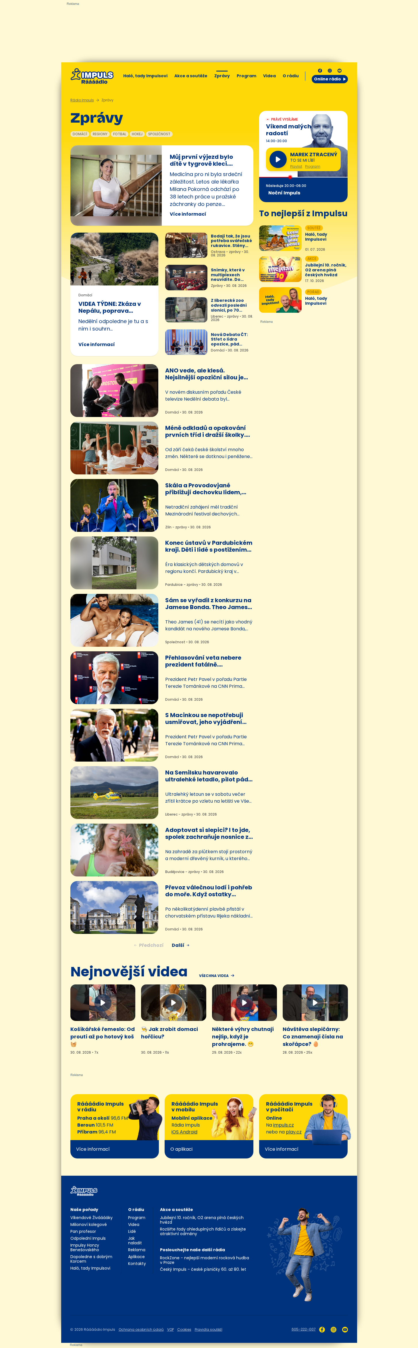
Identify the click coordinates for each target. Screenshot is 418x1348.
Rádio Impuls (82, 100)
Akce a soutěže (190, 76)
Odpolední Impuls (88, 1238)
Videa (269, 76)
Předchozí (151, 945)
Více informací (188, 214)
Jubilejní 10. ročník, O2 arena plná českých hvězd (202, 1220)
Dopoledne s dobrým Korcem (91, 1259)
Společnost (159, 134)
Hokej (137, 134)
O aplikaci (181, 1149)
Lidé (132, 1231)
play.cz (294, 1132)
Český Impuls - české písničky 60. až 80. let (203, 1269)
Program (246, 76)
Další (178, 945)
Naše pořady (84, 1209)
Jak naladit (135, 1240)
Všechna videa (214, 976)
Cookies (184, 1329)
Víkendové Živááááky (91, 1217)
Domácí (80, 134)
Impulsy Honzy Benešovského (84, 1247)
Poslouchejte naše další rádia (192, 1250)
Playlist (296, 166)
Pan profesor (83, 1231)
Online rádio (327, 79)
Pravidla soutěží (208, 1329)
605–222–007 (304, 1329)
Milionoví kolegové (88, 1224)
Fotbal (119, 134)
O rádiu (136, 1209)
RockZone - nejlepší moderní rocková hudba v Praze (204, 1260)
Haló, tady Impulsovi (145, 76)
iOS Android (184, 1132)
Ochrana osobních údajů (141, 1329)
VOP (170, 1329)
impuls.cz (283, 1125)
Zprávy (222, 76)
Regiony (100, 134)
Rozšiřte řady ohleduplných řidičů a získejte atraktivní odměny (203, 1231)
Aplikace (136, 1256)
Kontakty (137, 1263)
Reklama (136, 1249)
